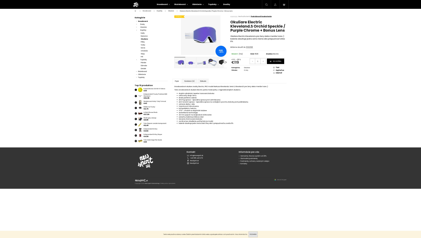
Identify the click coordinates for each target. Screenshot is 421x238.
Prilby (143, 42)
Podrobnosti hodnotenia (261, 16)
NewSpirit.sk (194, 161)
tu (246, 234)
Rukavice (144, 36)
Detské (143, 68)
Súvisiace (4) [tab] (189, 81)
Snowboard (143, 21)
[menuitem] (163, 4)
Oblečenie (142, 74)
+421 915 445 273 (196, 158)
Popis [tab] (177, 81)
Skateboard (142, 71)
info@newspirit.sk (196, 155)
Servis (143, 48)
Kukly (143, 33)
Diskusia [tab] (203, 81)
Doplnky (143, 30)
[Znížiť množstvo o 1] (252, 61)
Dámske (144, 65)
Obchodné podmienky (249, 158)
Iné (142, 57)
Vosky (143, 45)
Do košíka (277, 61)
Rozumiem (253, 234)
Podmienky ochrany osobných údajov (254, 161)
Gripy (143, 54)
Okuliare (144, 39)
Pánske (143, 62)
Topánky (143, 60)
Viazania (143, 27)
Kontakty (243, 164)
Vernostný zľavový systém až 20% (253, 156)
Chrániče (144, 51)
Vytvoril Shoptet (281, 180)
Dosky (142, 24)
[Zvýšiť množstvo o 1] (263, 61)
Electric (276, 54)
